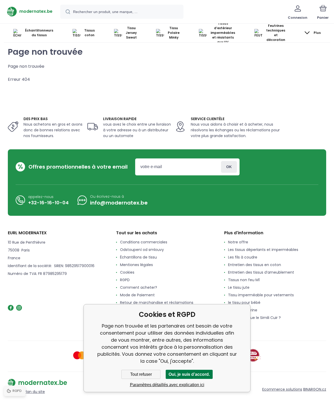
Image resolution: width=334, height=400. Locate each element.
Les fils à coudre (242, 257)
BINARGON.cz (314, 389)
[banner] (29, 11)
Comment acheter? (138, 287)
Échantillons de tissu (138, 257)
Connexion (229, 167)
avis (231, 325)
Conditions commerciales (143, 242)
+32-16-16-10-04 (48, 202)
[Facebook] (11, 308)
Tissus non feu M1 (244, 279)
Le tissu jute (238, 287)
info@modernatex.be (119, 202)
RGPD (125, 279)
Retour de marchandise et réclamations (156, 302)
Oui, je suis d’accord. (189, 374)
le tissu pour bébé (244, 302)
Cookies (127, 272)
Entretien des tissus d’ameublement (261, 272)
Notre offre (238, 242)
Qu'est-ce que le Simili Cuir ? (254, 317)
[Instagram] (19, 308)
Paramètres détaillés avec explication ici (167, 385)
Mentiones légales (136, 264)
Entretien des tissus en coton (254, 264)
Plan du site (34, 391)
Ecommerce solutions (282, 389)
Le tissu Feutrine (242, 310)
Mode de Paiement (137, 295)
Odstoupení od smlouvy (142, 249)
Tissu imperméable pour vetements (261, 295)
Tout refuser (141, 374)
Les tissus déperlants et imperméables (263, 249)
